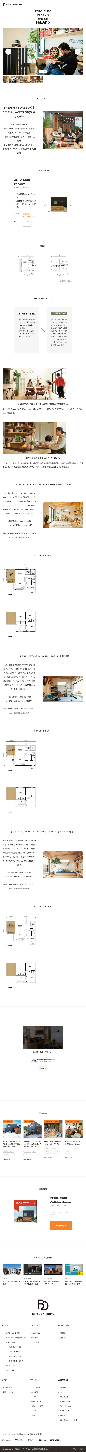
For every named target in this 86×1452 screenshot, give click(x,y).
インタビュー (35, 1397)
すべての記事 (36, 1387)
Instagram (7, 1439)
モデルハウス (7, 1387)
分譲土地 (63, 1333)
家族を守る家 (10, 1342)
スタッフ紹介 (64, 1397)
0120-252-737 (10, 1434)
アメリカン (27, 221)
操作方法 (43, 1068)
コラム (33, 1415)
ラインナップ (35, 1337)
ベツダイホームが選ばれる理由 (16, 1337)
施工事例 (34, 1392)
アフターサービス (65, 1406)
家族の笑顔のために (16, 1361)
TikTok (31, 1439)
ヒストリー (63, 1392)
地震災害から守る (15, 1347)
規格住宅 (26, 214)
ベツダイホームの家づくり (11, 1333)
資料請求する (61, 1225)
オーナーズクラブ (65, 1410)
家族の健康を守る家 (16, 1351)
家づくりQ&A (10, 1370)
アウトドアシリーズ (28, 217)
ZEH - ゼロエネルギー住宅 (68, 1420)
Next (78, 52)
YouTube (20, 1439)
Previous (8, 52)
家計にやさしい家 (15, 1356)
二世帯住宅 (35, 1342)
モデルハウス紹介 (37, 1406)
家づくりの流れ (11, 1365)
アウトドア (27, 225)
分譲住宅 (63, 1337)
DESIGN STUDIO (65, 1401)
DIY (52, 1216)
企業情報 (63, 1387)
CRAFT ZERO (36, 1333)
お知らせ (63, 1415)
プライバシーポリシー (78, 1449)
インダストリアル (56, 1212)
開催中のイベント (8, 1392)
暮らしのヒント (36, 1401)
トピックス (34, 1410)
